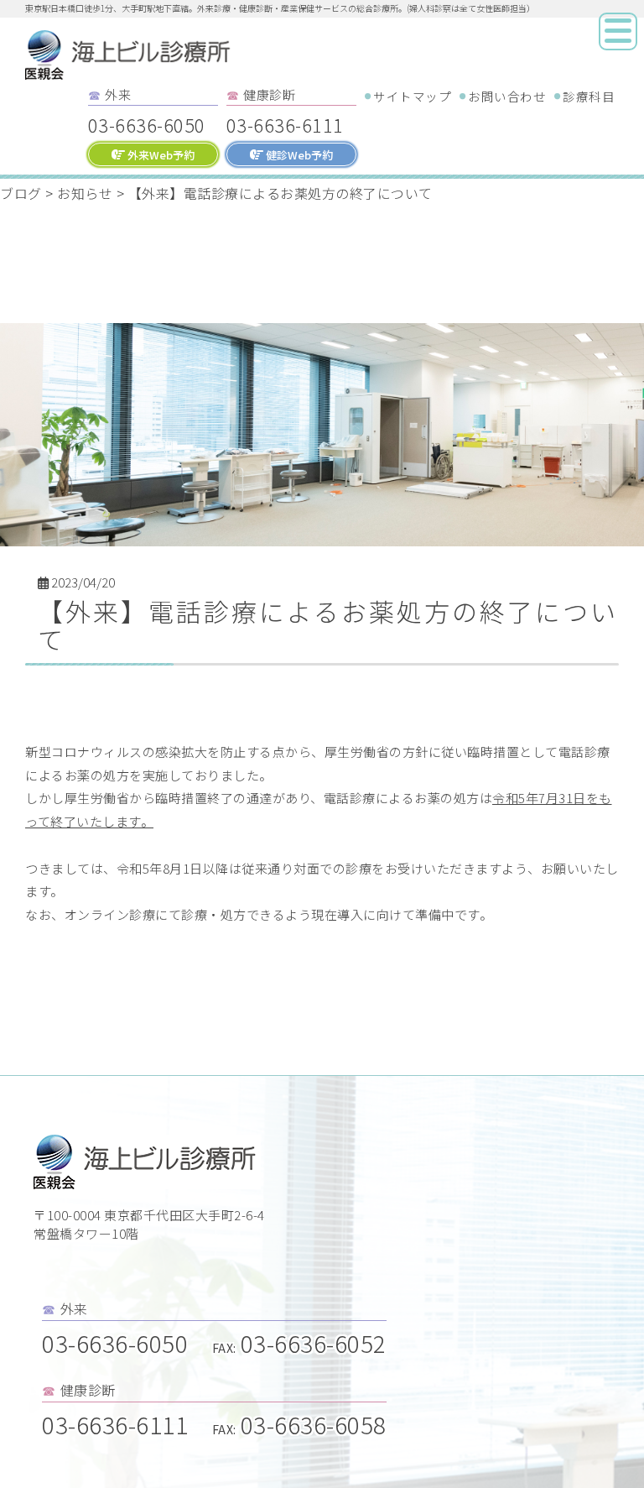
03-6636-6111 (285, 124)
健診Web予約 (298, 155)
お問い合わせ (507, 96)
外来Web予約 (160, 155)
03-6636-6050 (146, 124)
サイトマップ (412, 96)
